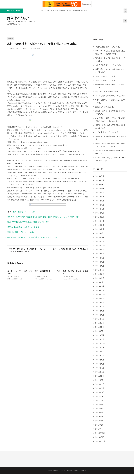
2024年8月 (99, 254)
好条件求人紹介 (18, 18)
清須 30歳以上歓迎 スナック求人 (21, 232)
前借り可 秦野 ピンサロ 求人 (106, 76)
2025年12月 (100, 188)
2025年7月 (99, 209)
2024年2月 (99, 278)
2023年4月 (99, 319)
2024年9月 (99, 250)
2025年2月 (99, 229)
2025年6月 (99, 213)
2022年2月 (99, 376)
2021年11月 (99, 388)
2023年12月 (100, 286)
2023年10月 (100, 294)
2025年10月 (100, 197)
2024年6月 (99, 262)
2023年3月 (99, 323)
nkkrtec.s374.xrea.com (31, 49)
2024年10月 (100, 245)
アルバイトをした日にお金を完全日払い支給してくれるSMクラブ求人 (64, 11)
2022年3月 (99, 372)
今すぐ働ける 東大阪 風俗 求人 (106, 92)
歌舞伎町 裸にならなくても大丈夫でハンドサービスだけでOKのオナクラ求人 (27, 250)
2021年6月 (99, 409)
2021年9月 (99, 396)
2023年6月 (99, 311)
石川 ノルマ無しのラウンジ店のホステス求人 (69, 249)
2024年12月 (100, 237)
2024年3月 (99, 274)
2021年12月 (99, 384)
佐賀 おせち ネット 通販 (24, 212)
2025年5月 (99, 217)
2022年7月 (99, 356)
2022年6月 (99, 360)
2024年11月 (99, 241)
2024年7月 (99, 258)
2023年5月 (99, 315)
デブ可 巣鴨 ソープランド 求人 (106, 132)
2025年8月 (99, 205)
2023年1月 (99, 331)
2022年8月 (99, 352)
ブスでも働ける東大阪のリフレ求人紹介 (110, 96)
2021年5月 (99, 413)
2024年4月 (99, 270)
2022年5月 (99, 364)
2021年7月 (99, 405)
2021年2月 (99, 425)
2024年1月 (99, 282)
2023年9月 (99, 299)
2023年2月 (99, 327)
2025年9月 (99, 201)
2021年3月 (99, 421)
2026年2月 (99, 180)
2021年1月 (99, 429)
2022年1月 (99, 380)
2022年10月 (100, 343)
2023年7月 (99, 307)
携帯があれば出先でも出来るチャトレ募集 (23, 227)
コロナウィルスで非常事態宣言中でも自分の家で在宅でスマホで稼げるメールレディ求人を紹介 (43, 217)
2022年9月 (99, 347)
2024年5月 (99, 266)
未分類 (10, 38)
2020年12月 (100, 433)
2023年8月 (99, 303)
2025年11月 (99, 192)
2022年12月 (100, 335)
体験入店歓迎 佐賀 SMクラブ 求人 (108, 47)
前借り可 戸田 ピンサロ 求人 (106, 80)
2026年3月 (99, 176)
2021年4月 (99, 417)
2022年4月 (99, 368)
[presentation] (125, 12)
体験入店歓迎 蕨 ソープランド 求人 (108, 65)
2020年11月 (99, 437)
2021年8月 (99, 400)
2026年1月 (99, 184)
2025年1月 (99, 233)
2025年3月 (99, 225)
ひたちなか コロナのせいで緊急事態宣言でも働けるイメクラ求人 (32, 237)
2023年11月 (99, 290)
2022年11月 (99, 339)
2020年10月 (100, 441)
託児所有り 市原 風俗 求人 (105, 107)
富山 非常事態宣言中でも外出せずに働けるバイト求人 (28, 222)
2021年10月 (99, 392)
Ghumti (69, 470)
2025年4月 (99, 221)
